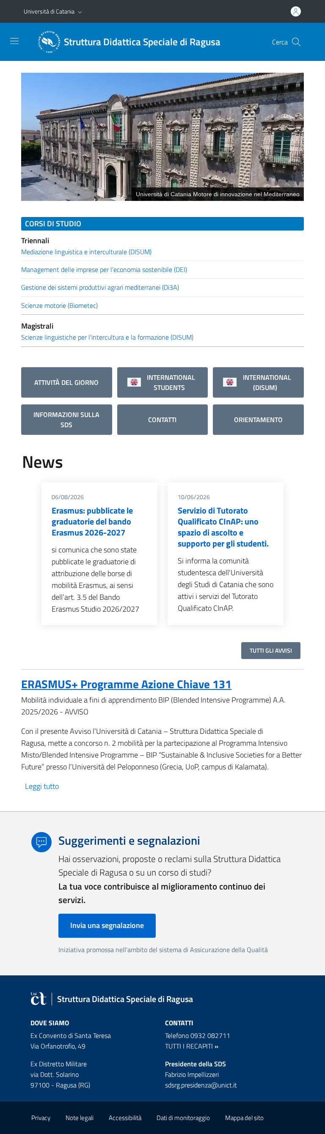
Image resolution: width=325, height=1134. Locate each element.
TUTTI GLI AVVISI (271, 650)
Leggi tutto (42, 786)
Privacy (40, 1118)
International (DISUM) (265, 382)
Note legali (80, 1118)
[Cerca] (296, 42)
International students (169, 382)
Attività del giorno (66, 382)
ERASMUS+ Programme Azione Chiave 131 (126, 683)
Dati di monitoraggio (183, 1118)
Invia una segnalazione (107, 925)
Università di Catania (49, 11)
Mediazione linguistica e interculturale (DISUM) (86, 252)
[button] (80, 11)
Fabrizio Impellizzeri (192, 1074)
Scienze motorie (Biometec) (59, 305)
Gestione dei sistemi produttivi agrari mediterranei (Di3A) (100, 287)
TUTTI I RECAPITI (189, 1046)
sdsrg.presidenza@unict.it (201, 1085)
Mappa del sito (244, 1118)
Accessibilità (125, 1118)
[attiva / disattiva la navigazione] (14, 41)
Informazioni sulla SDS (66, 419)
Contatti (162, 420)
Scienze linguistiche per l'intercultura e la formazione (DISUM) (107, 337)
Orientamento (258, 420)
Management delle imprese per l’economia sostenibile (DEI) (104, 269)
